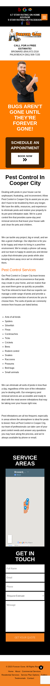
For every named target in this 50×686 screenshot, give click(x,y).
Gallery (44, 675)
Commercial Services (31, 671)
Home (10, 671)
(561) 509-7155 (32, 54)
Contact (30, 678)
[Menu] (44, 17)
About (17, 671)
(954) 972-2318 (31, 51)
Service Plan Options (30, 675)
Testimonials (20, 678)
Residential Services (10, 675)
